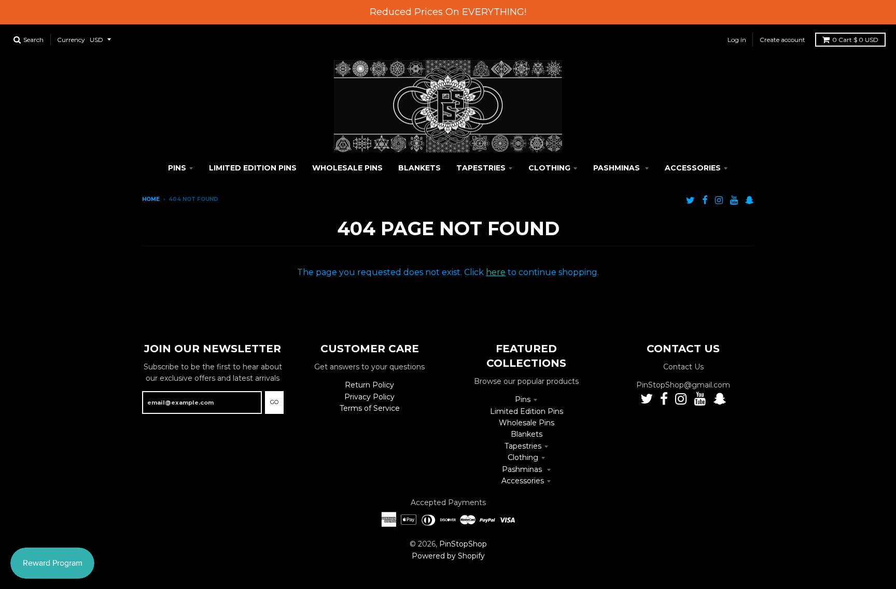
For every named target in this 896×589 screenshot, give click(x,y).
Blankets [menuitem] (419, 168)
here (496, 272)
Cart (855, 40)
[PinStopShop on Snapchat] (749, 200)
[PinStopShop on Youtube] (734, 200)
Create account (782, 40)
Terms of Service (370, 408)
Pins (522, 399)
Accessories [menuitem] (693, 168)
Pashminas (523, 469)
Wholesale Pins (526, 422)
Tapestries (523, 446)
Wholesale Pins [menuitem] (347, 168)
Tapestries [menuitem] (481, 168)
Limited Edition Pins (526, 411)
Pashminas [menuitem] (617, 168)
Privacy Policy (369, 396)
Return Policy (369, 385)
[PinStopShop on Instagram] (719, 200)
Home (151, 199)
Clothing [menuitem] (549, 168)
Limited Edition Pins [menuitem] (253, 168)
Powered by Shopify (448, 556)
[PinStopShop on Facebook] (705, 200)
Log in (736, 40)
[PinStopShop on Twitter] (690, 200)
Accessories (522, 480)
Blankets (526, 434)
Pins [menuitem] (177, 168)
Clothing (523, 457)
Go (274, 402)
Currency (71, 40)
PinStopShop (463, 544)
